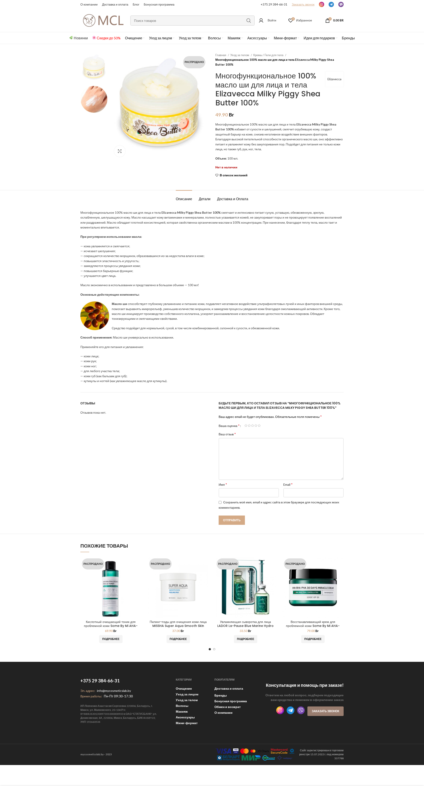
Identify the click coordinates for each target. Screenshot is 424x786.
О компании (89, 4)
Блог (136, 4)
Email (288, 484)
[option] (94, 67)
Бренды (220, 695)
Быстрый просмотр (137, 564)
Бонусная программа (159, 4)
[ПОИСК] (248, 20)
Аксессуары (185, 717)
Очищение (184, 688)
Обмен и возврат (227, 707)
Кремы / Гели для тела (268, 55)
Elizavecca (334, 79)
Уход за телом (240, 55)
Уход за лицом (187, 694)
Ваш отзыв (227, 434)
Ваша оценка (229, 425)
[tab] (184, 197)
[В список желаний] (137, 574)
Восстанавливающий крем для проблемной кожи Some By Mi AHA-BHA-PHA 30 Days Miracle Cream (313, 626)
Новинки (81, 38)
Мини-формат (187, 723)
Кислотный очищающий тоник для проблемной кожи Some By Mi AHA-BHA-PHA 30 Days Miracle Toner (111, 626)
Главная (221, 55)
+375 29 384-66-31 (274, 4)
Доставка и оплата (228, 688)
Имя (223, 484)
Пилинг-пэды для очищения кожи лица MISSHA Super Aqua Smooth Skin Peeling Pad (178, 626)
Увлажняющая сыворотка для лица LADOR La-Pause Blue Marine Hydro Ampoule (245, 626)
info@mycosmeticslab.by (114, 691)
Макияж (182, 711)
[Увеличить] (119, 151)
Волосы (182, 706)
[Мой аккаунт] (261, 20)
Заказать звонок (325, 711)
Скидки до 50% (109, 38)
